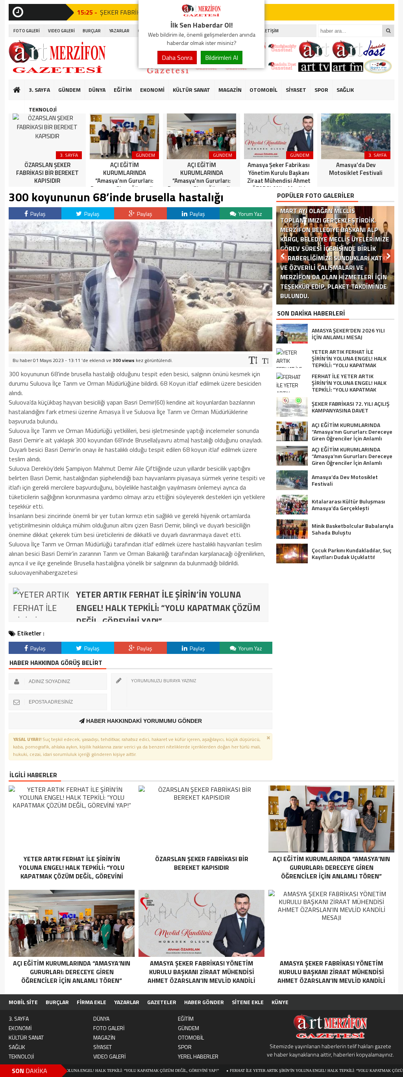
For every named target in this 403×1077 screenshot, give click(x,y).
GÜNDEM (69, 89)
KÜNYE (280, 1002)
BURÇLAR (92, 31)
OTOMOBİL (263, 89)
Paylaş (37, 214)
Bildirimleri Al (221, 57)
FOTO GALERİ (26, 31)
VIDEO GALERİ (61, 31)
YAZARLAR (119, 31)
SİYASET (296, 89)
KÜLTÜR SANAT (191, 89)
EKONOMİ (152, 89)
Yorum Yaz (249, 214)
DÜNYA (97, 89)
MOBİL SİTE (23, 1002)
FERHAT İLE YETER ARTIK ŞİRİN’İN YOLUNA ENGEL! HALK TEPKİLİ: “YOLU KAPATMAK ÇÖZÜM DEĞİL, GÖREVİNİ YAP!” (290, 1070)
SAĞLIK (345, 89)
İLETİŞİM (270, 31)
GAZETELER (161, 1002)
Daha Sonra (177, 57)
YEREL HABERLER (198, 1056)
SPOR (321, 89)
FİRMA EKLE (91, 1002)
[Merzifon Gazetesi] (201, 15)
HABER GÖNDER (204, 1002)
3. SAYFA (39, 89)
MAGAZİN (230, 89)
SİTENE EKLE (248, 1002)
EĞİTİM (123, 89)
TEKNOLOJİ (43, 109)
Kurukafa (21, 105)
